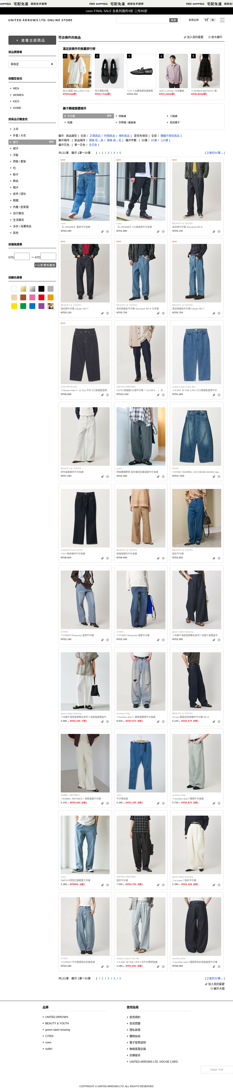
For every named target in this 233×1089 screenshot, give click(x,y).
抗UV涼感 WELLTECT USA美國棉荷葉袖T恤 (77, 91)
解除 (51, 142)
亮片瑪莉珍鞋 (102, 91)
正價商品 (95, 135)
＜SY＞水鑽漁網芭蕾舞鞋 (140, 91)
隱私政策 (134, 1030)
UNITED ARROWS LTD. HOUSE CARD (153, 1061)
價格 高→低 (114, 140)
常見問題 (134, 1023)
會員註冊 (194, 20)
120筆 (164, 140)
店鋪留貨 (134, 1055)
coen (48, 1042)
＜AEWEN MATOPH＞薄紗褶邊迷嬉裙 (205, 91)
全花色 (93, 145)
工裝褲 (173, 116)
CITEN (49, 1036)
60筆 (154, 140)
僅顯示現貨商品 (170, 135)
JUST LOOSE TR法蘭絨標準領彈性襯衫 (173, 91)
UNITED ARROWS (56, 1017)
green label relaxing (57, 1029)
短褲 (69, 122)
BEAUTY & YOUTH (57, 1023)
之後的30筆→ (214, 153)
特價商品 (109, 135)
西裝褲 (122, 116)
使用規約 (134, 1017)
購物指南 (134, 1036)
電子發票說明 (137, 1042)
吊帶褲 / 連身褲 (127, 122)
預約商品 (124, 135)
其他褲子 (175, 122)
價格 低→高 (96, 140)
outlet (48, 1048)
